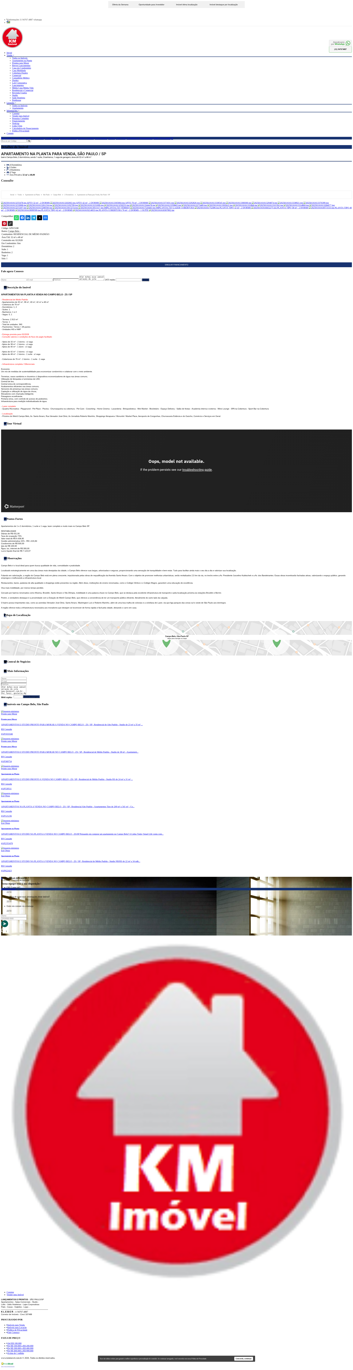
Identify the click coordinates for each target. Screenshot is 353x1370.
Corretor (15, 113)
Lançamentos (18, 85)
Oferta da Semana (120, 4)
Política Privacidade (20, 131)
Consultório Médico (21, 78)
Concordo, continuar (244, 1359)
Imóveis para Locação (34, 138)
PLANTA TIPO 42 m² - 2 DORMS (57, 210)
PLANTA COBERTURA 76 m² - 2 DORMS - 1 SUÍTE (124, 210)
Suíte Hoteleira (18, 98)
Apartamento (17, 108)
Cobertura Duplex (20, 73)
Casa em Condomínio (21, 68)
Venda (10, 55)
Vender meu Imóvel (20, 116)
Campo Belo (14, 231)
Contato (10, 133)
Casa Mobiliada (19, 70)
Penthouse (16, 100)
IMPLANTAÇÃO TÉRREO (117, 208)
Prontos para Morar (20, 63)
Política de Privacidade (17, 1330)
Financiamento (18, 121)
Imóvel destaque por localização (224, 4)
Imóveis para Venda (15, 138)
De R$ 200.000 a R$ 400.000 (20, 1348)
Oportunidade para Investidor (151, 4)
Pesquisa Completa (20, 118)
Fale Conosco (13, 1332)
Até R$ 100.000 (14, 1343)
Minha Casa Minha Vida (23, 88)
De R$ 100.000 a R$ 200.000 (20, 1346)
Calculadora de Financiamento (25, 128)
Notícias (15, 123)
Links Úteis (17, 126)
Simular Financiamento (176, 265)
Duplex (15, 80)
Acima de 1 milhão (15, 1353)
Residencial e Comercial (22, 90)
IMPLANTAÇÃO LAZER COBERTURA (175, 208)
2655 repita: (110, 279)
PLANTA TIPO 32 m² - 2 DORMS (235, 208)
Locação (11, 103)
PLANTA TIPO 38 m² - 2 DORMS (293, 208)
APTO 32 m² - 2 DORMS (38, 203)
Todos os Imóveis (19, 58)
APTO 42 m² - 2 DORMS (88, 203)
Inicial (9, 53)
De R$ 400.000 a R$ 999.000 (20, 1351)
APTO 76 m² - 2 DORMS (137, 203)
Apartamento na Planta (22, 60)
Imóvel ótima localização (186, 4)
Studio (15, 95)
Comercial (16, 75)
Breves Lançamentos (21, 65)
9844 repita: (6, 697)
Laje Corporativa (19, 83)
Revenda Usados (19, 93)
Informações (12, 110)
